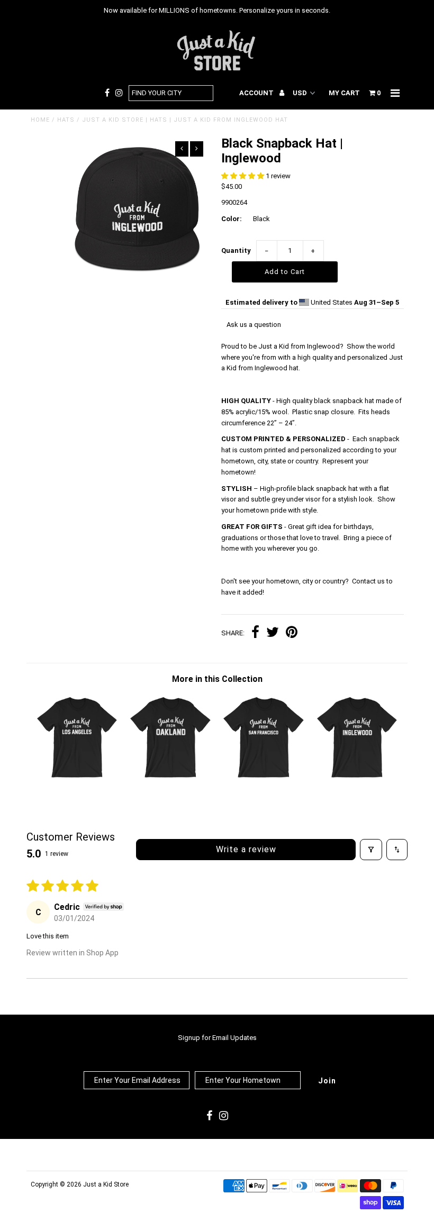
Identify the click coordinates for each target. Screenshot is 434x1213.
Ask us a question (254, 325)
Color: (231, 219)
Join (327, 1081)
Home (40, 119)
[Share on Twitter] (272, 633)
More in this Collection (217, 679)
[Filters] (371, 849)
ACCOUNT (257, 93)
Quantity (236, 250)
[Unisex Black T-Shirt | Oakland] (170, 777)
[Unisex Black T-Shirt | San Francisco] (263, 777)
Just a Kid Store (106, 1184)
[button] (243, 176)
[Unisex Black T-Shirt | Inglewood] (357, 777)
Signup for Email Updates (217, 1038)
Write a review (246, 849)
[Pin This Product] (291, 633)
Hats (66, 119)
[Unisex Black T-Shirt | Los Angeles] (77, 777)
